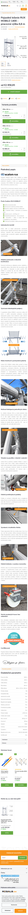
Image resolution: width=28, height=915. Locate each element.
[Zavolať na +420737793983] (17, 6)
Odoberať (22, 857)
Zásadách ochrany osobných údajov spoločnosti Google (14, 900)
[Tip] (7, 761)
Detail (7, 785)
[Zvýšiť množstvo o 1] (24, 115)
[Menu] (26, 6)
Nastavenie (14, 905)
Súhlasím (20, 911)
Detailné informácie (16, 80)
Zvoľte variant (15, 92)
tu (18, 899)
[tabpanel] (7, 770)
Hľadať (24, 9)
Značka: (13, 29)
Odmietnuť (7, 910)
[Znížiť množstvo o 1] (24, 117)
